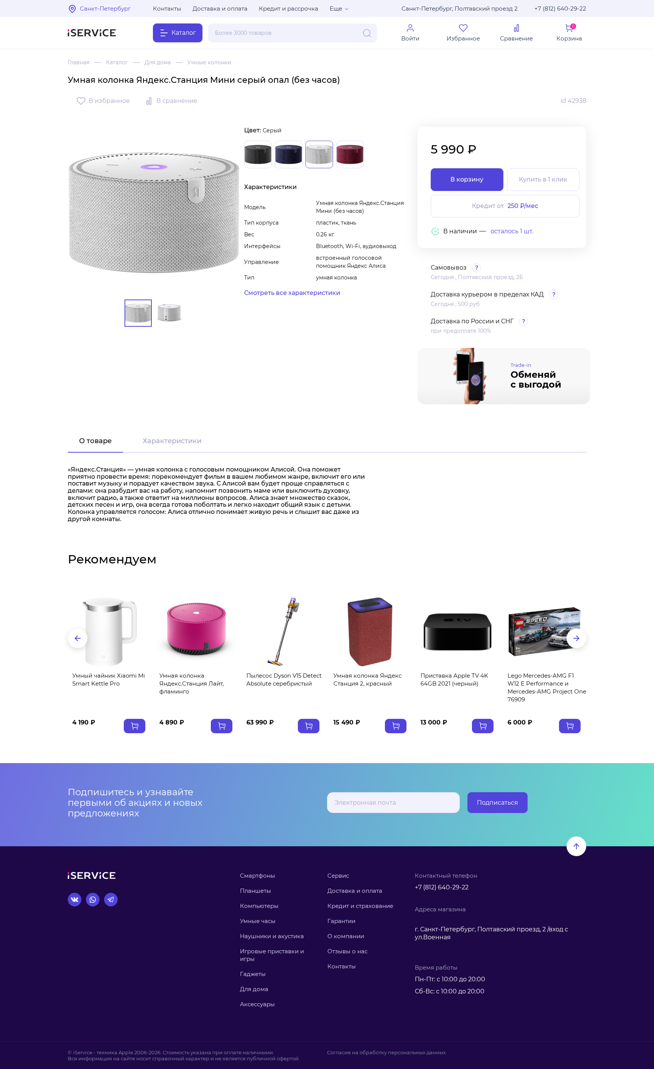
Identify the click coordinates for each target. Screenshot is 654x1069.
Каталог (117, 62)
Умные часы (258, 921)
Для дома (158, 62)
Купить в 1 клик (543, 179)
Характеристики (172, 441)
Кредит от (505, 205)
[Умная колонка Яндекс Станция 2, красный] (370, 632)
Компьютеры (259, 905)
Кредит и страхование (360, 905)
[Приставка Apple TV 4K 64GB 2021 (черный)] (457, 632)
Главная (78, 62)
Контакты (167, 8)
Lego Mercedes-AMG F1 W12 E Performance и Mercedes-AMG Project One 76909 (547, 687)
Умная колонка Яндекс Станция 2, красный (367, 679)
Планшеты (255, 890)
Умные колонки (209, 62)
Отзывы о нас (347, 951)
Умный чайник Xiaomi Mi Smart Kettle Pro (108, 679)
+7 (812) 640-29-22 (560, 8)
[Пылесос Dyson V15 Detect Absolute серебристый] (283, 632)
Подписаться (497, 802)
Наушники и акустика (272, 936)
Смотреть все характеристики (292, 292)
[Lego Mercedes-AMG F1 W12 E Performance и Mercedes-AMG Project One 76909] (545, 632)
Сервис (338, 875)
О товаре (95, 441)
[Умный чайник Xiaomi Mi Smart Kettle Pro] (109, 632)
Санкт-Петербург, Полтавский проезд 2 (460, 8)
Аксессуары (257, 1004)
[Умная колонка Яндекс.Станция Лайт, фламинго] (196, 632)
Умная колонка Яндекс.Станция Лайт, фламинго (191, 683)
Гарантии (341, 921)
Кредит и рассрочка (288, 8)
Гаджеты (253, 973)
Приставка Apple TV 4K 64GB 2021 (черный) (454, 679)
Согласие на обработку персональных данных (386, 1052)
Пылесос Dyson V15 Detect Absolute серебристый (284, 679)
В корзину (466, 179)
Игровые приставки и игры (272, 955)
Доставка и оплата (220, 8)
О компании (345, 936)
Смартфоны (257, 875)
